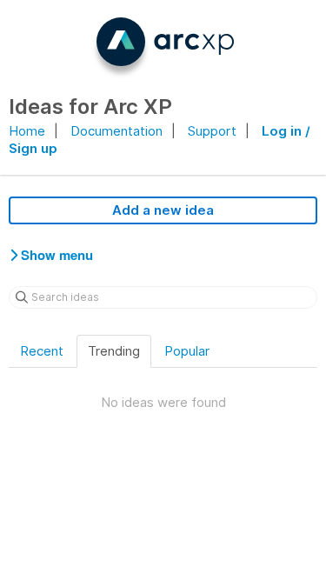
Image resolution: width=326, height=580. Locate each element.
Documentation (116, 131)
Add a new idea (163, 210)
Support (212, 131)
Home (27, 131)
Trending (114, 351)
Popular (187, 351)
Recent (41, 351)
